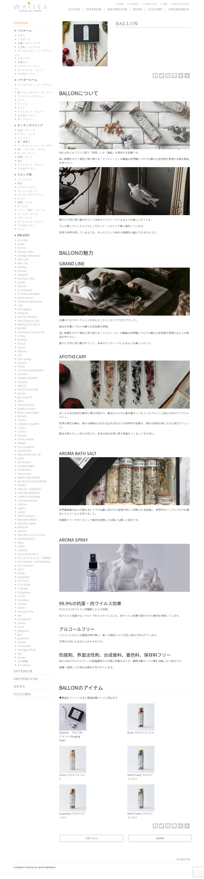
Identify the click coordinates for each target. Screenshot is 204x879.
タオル (19, 35)
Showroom (117, 9)
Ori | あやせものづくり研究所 (32, 558)
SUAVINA (21, 588)
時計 (18, 183)
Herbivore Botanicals (28, 301)
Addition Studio (24, 408)
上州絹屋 (21, 661)
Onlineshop (178, 9)
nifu (18, 653)
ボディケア (22, 58)
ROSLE (20, 343)
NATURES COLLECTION (29, 535)
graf (18, 634)
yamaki (20, 393)
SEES (19, 569)
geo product (23, 397)
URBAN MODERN (26, 378)
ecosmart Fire (23, 611)
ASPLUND (21, 259)
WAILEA (21, 386)
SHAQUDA (21, 577)
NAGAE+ (20, 531)
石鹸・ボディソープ (27, 43)
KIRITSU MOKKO (25, 317)
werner (20, 657)
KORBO (20, 485)
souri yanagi (22, 359)
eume (19, 627)
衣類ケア (21, 62)
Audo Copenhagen (26, 412)
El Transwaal (23, 290)
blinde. (20, 607)
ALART (19, 244)
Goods (74, 9)
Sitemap (132, 4)
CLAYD (19, 428)
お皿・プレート (24, 130)
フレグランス (23, 179)
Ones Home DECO (26, 554)
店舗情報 (160, 838)
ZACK (19, 401)
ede (18, 615)
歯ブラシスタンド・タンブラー (33, 92)
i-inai (18, 305)
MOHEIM (21, 527)
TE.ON (19, 596)
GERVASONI (22, 451)
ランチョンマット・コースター (33, 145)
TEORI (19, 366)
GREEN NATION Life (27, 454)
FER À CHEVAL (24, 439)
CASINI (20, 420)
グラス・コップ (24, 134)
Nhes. (19, 542)
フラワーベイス (24, 187)
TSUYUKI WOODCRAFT (29, 370)
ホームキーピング (26, 214)
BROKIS (20, 416)
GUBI (19, 458)
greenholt (21, 638)
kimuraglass (22, 309)
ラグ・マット (23, 218)
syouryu (20, 363)
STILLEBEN (22, 585)
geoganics (21, 630)
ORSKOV (20, 550)
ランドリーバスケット (28, 96)
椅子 (18, 161)
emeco (20, 623)
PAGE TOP (183, 859)
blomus (20, 271)
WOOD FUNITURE (26, 389)
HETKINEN (22, 462)
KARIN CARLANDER (27, 477)
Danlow (20, 435)
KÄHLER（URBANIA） (28, 489)
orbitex (20, 336)
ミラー (19, 100)
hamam (20, 642)
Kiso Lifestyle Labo (27, 320)
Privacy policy (179, 4)
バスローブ (22, 39)
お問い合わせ (91, 838)
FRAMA (20, 443)
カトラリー (22, 138)
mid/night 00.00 (25, 650)
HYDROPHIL (23, 470)
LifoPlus (20, 504)
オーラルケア (23, 119)
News (137, 9)
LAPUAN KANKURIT (27, 493)
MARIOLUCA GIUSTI (27, 324)
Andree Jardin (24, 252)
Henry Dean (22, 474)
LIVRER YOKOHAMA (27, 497)
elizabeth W (22, 619)
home (119, 4)
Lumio (19, 512)
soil (18, 355)
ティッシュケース (26, 191)
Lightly (19, 508)
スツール (21, 104)
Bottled (20, 267)
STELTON (21, 581)
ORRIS (19, 546)
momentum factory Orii (29, 332)
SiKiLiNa (20, 351)
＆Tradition (22, 665)
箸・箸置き (22, 142)
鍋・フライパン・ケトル (30, 149)
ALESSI (20, 248)
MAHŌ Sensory (24, 516)
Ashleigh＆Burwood (27, 255)
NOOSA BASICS (24, 539)
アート (19, 229)
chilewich (21, 275)
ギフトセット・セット (28, 70)
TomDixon (21, 600)
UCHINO (21, 374)
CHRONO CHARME (26, 424)
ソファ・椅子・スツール (30, 210)
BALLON (20, 263)
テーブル (21, 206)
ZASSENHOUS (24, 405)
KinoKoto (21, 313)
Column (155, 9)
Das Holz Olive (24, 278)
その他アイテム (24, 74)
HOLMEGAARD (24, 466)
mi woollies (22, 646)
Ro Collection (23, 565)
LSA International (25, 500)
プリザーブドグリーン (28, 195)
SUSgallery (22, 592)
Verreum (20, 382)
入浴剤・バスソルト (27, 47)
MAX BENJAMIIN (25, 519)
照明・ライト (23, 157)
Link (163, 4)
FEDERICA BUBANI (27, 294)
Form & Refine (24, 447)
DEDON (20, 286)
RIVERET (21, 340)
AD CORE (21, 240)
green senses (23, 297)
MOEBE (20, 328)
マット (19, 108)
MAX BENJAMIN (25, 523)
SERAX (19, 573)
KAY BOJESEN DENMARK (30, 481)
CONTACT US (149, 4)
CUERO (20, 431)
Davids (19, 282)
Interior (93, 9)
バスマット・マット (27, 66)
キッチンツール (24, 153)
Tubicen (20, 604)
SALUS (19, 347)
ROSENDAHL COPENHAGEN (32, 562)
